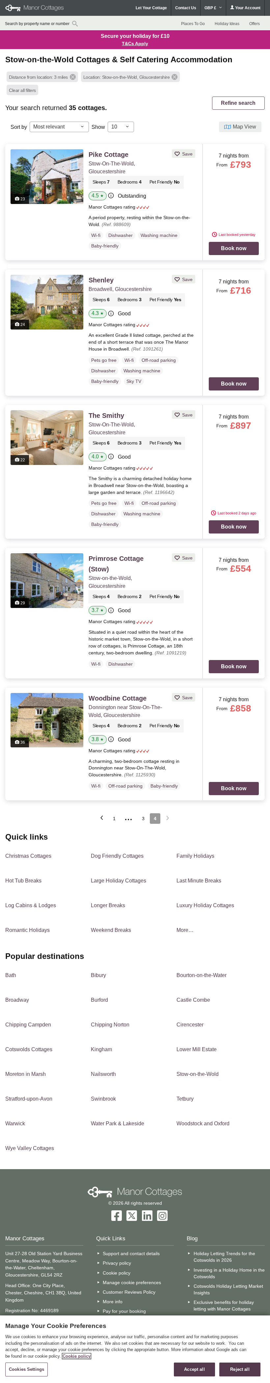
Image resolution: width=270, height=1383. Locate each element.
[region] (135, 1349)
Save (187, 154)
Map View (244, 127)
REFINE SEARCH (238, 103)
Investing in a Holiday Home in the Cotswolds (229, 1273)
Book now (233, 248)
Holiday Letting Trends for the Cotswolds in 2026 (224, 1257)
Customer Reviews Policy (129, 1292)
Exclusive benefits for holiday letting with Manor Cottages (224, 1305)
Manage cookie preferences (132, 1282)
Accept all (194, 1369)
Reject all (239, 1369)
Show (98, 127)
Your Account (247, 8)
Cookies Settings (26, 1369)
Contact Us (185, 8)
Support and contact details (131, 1253)
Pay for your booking (124, 1311)
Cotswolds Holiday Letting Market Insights (228, 1289)
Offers (254, 23)
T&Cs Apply (135, 43)
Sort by (19, 127)
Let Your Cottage (151, 8)
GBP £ (210, 8)
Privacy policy (117, 1263)
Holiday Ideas (227, 23)
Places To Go (193, 23)
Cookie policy (116, 1273)
